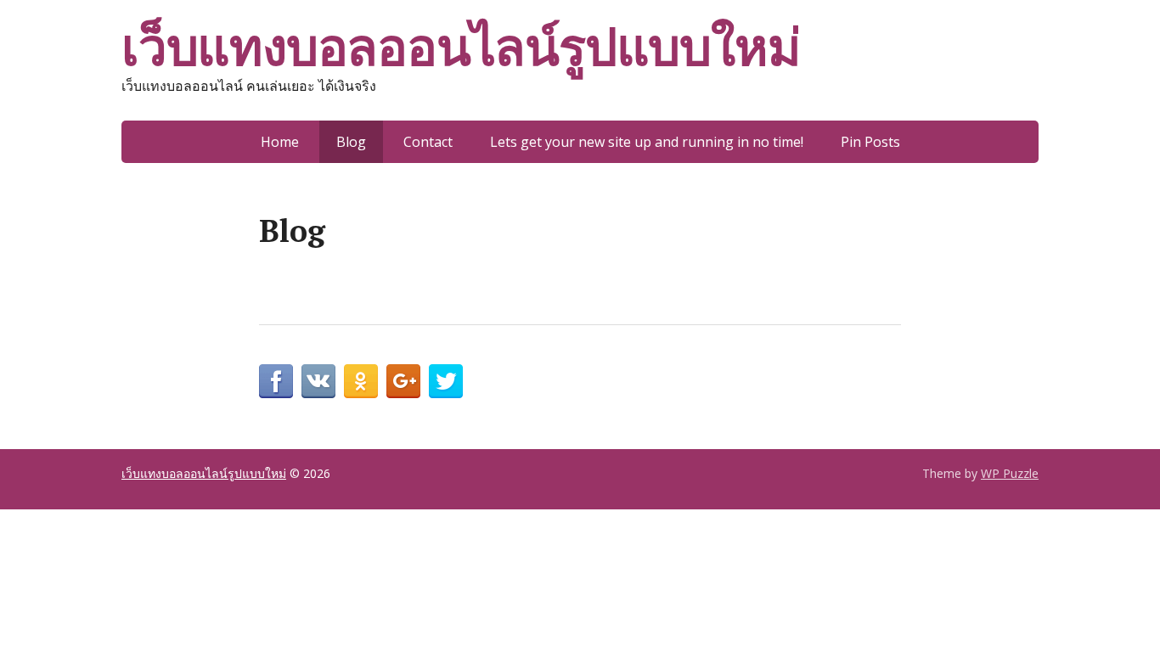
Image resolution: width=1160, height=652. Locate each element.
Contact (428, 141)
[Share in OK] (361, 381)
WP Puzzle (1010, 473)
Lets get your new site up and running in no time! (646, 141)
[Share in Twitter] (446, 381)
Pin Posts (870, 141)
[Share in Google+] (403, 381)
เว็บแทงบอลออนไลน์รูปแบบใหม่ (460, 46)
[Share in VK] (318, 381)
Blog (351, 141)
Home (280, 141)
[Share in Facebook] (276, 381)
